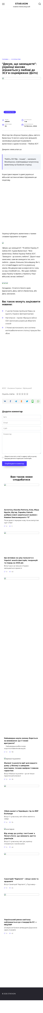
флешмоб (28, 388)
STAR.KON (21, 3)
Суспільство (9, 112)
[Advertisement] (21, 207)
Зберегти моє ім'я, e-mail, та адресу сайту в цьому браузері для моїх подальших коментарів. (20, 457)
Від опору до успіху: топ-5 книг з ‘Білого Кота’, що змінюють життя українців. (20, 835)
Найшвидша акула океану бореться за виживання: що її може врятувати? (21, 740)
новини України (15, 388)
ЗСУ (4, 388)
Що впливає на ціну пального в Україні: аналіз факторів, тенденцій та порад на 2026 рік (21, 560)
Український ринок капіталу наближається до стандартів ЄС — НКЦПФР (20, 922)
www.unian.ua (16, 149)
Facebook (20, 165)
